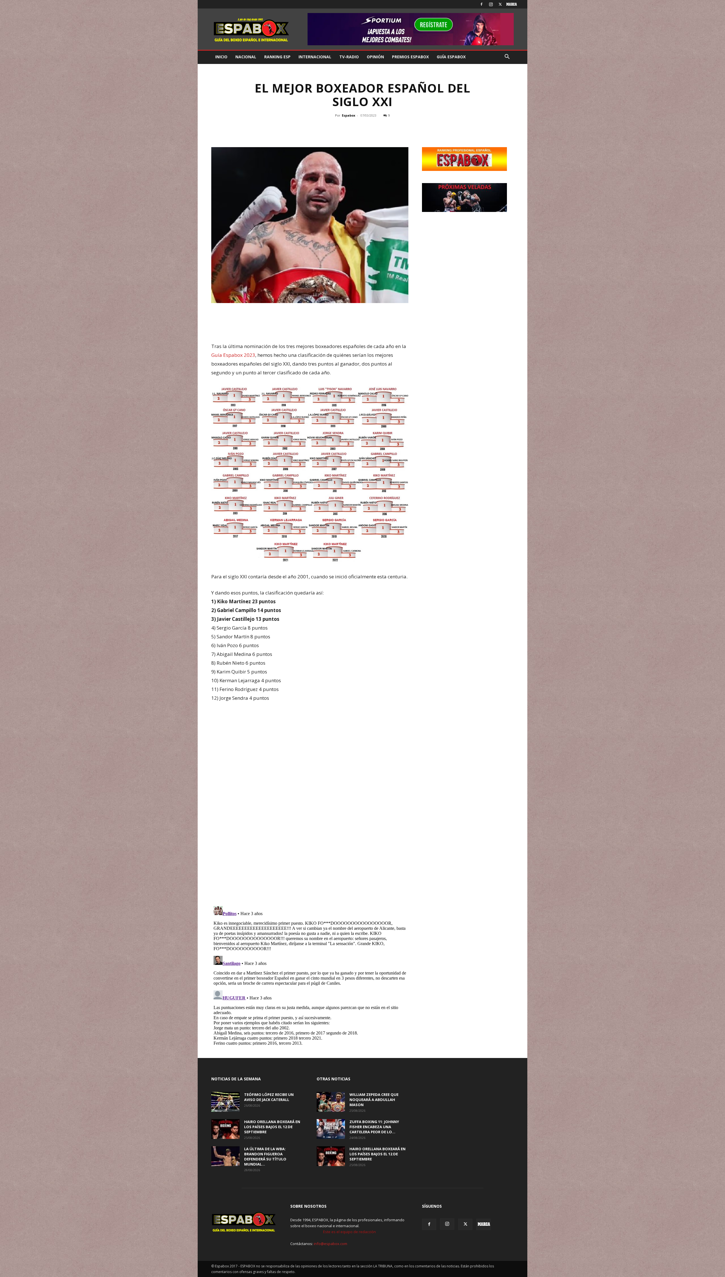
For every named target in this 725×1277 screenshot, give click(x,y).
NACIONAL (245, 56)
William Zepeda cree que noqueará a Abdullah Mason (373, 1099)
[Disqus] (309, 822)
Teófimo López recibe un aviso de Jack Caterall (269, 1097)
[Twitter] (500, 4)
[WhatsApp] (361, 128)
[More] (389, 128)
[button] (507, 57)
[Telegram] (374, 128)
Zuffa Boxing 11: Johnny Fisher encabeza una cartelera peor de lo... (374, 1126)
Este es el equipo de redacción (349, 1231)
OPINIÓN (375, 56)
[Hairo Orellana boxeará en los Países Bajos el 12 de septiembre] (225, 1129)
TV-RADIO (349, 56)
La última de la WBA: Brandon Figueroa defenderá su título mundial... (265, 1156)
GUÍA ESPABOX (451, 56)
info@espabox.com (330, 1243)
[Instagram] (491, 4)
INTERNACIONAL (314, 56)
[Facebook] (481, 4)
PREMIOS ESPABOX (410, 56)
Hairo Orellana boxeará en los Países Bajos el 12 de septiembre (272, 1126)
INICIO (221, 56)
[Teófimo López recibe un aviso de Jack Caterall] (225, 1102)
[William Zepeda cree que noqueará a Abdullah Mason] (331, 1102)
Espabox (348, 115)
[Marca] (509, 4)
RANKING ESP (277, 56)
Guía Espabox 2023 (233, 355)
